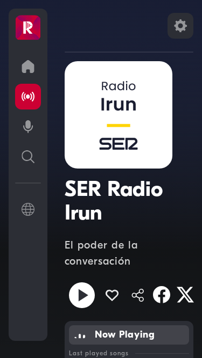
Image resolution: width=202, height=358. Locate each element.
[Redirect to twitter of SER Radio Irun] (185, 294)
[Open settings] (180, 26)
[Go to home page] (28, 66)
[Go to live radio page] (28, 96)
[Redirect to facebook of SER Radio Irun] (161, 294)
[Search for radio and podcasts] (28, 157)
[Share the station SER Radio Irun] (138, 295)
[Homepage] (28, 28)
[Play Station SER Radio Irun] (82, 295)
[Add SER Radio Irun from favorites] (112, 295)
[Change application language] (28, 209)
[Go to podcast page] (28, 127)
